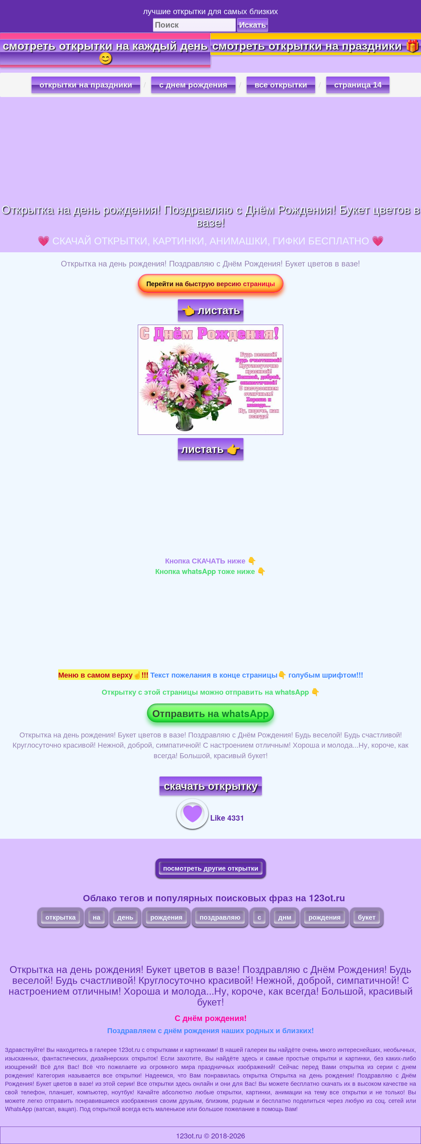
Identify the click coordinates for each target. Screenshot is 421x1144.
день (125, 917)
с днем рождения (193, 84)
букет (367, 917)
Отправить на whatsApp (210, 713)
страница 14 (358, 84)
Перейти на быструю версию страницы (210, 283)
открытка (60, 917)
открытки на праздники (85, 84)
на (96, 917)
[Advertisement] (210, 150)
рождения (166, 917)
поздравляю (220, 917)
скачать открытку (211, 786)
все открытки (281, 84)
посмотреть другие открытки (210, 868)
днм (284, 917)
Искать (252, 24)
